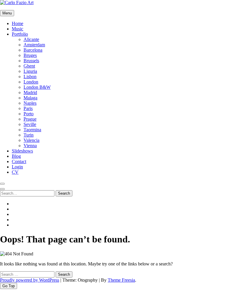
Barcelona (33, 49)
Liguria (30, 71)
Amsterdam (34, 44)
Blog (16, 156)
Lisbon (30, 76)
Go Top (8, 286)
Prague (30, 119)
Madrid (30, 92)
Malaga (30, 97)
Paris (28, 108)
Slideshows (22, 150)
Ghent (29, 65)
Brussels (31, 60)
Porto (29, 113)
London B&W (37, 87)
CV (15, 172)
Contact (19, 161)
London (31, 81)
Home (17, 23)
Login (17, 166)
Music (17, 28)
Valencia (31, 140)
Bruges (30, 55)
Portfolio (20, 34)
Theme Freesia (121, 280)
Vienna (30, 145)
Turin (29, 134)
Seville (30, 124)
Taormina (32, 129)
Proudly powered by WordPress (29, 280)
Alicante (31, 39)
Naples (30, 103)
